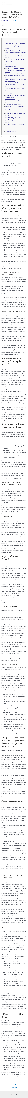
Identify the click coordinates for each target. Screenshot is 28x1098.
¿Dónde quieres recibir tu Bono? (12, 82)
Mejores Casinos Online (11, 66)
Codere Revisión (9, 63)
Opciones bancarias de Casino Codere (14, 88)
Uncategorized (4, 20)
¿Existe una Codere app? (11, 131)
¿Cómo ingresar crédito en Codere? (13, 50)
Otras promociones (9, 97)
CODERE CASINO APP (10, 99)
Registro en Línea (9, 64)
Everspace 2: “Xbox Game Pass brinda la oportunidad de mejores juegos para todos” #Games (15, 70)
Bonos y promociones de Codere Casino (14, 73)
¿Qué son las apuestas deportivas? (13, 104)
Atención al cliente (9, 93)
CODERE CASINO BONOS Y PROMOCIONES (15, 95)
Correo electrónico (9, 128)
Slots (6, 129)
